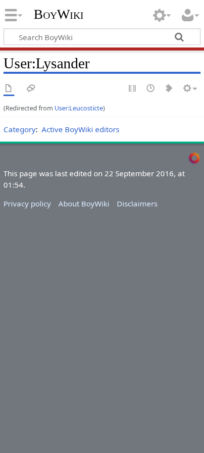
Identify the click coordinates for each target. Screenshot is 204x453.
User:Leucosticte (78, 107)
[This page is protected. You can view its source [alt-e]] (132, 89)
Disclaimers (137, 203)
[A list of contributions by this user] (169, 89)
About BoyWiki (83, 203)
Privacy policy (27, 203)
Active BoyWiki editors (80, 129)
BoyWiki (59, 14)
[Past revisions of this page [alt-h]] (151, 89)
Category (19, 129)
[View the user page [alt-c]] (8, 89)
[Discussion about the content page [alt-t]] (31, 89)
